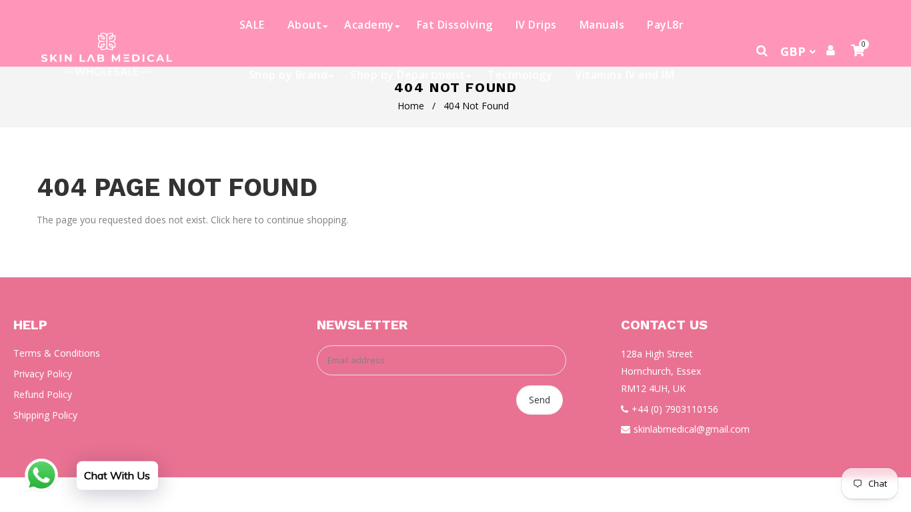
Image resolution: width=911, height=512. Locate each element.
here (242, 219)
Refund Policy (42, 394)
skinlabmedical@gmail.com (692, 429)
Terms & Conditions (56, 353)
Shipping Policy (45, 415)
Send (539, 399)
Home (410, 105)
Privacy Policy (42, 373)
